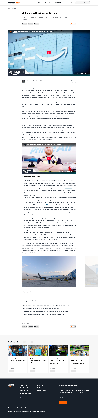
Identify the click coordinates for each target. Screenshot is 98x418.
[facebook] (9, 407)
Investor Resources (25, 393)
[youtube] (26, 407)
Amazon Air (24, 23)
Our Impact (58, 2)
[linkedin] (22, 407)
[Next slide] (30, 292)
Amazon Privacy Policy (24, 411)
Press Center (23, 388)
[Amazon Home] (14, 2)
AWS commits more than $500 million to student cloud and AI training (41, 308)
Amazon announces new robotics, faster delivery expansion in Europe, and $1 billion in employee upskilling (78, 361)
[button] (41, 3)
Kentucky (36, 23)
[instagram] (13, 407)
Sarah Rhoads (33, 80)
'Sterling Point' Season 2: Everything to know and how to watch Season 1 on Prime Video (45, 311)
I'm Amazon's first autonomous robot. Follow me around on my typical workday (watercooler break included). (58, 361)
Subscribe (68, 2)
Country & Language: (24, 395)
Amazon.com (23, 390)
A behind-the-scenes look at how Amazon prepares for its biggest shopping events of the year (38, 360)
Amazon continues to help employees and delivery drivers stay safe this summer (17, 360)
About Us (47, 2)
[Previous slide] (24, 292)
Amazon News (23, 385)
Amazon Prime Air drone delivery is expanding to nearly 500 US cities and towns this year (46, 305)
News (38, 2)
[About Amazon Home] (11, 385)
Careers (39, 385)
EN (22, 397)
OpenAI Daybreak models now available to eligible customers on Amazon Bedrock (44, 314)
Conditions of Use (16, 411)
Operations (13, 8)
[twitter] (18, 407)
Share (74, 23)
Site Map (39, 388)
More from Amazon (41, 390)
